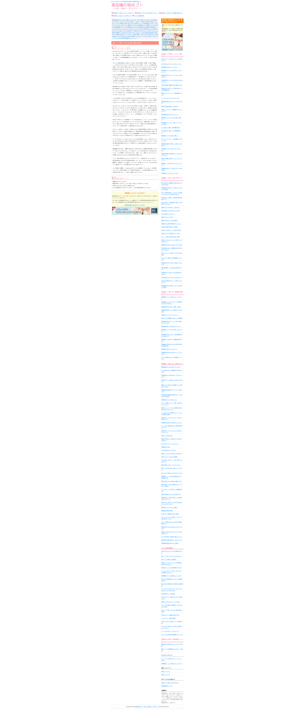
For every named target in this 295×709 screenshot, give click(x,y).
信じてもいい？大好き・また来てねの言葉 (172, 253)
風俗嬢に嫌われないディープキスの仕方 (172, 102)
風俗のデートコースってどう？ (170, 315)
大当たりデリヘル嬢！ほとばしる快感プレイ (172, 597)
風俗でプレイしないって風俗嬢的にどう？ (172, 94)
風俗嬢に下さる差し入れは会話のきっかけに (172, 273)
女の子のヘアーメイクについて (170, 443)
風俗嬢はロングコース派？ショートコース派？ (172, 123)
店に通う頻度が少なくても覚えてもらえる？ (172, 281)
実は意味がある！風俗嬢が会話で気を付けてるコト (172, 248)
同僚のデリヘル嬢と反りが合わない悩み (172, 380)
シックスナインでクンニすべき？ (171, 98)
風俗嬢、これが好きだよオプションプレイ (172, 164)
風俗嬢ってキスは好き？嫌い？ (170, 135)
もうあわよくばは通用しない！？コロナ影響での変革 (172, 413)
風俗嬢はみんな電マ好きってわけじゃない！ (172, 376)
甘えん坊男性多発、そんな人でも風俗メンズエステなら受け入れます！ (172, 193)
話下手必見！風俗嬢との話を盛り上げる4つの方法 (172, 183)
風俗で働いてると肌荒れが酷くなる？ (172, 481)
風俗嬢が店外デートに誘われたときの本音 (172, 310)
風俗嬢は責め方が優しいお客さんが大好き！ (172, 144)
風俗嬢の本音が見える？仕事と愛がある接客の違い (172, 345)
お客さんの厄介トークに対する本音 (171, 230)
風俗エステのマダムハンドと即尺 (142, 30)
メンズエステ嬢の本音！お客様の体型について (172, 426)
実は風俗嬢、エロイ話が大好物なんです (172, 268)
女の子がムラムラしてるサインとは (171, 64)
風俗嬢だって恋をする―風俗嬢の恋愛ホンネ (172, 13)
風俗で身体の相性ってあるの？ (170, 106)
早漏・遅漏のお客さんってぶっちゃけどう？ (172, 159)
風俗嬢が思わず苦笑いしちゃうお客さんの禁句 (172, 286)
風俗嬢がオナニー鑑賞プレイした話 (147, 25)
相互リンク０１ (166, 671)
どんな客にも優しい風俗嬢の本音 (171, 127)
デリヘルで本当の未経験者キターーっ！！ (126, 38)
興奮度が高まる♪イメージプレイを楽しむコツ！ (172, 76)
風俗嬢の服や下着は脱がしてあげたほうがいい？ (172, 154)
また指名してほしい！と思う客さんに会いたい (172, 460)
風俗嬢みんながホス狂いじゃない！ (171, 367)
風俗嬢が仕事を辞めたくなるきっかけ (172, 540)
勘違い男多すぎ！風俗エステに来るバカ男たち (172, 439)
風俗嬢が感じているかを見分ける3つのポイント (172, 81)
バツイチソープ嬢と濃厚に (133, 34)
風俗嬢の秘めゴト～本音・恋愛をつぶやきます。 (146, 706)
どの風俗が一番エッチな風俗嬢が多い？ (171, 131)
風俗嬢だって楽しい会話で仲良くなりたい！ (147, 13)
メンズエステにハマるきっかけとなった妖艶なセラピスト (172, 571)
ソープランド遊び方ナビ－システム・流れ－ (172, 659)
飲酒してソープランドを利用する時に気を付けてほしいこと (172, 408)
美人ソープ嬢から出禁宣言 (143, 21)
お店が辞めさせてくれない (169, 450)
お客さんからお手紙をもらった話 (171, 233)
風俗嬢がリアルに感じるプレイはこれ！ (171, 149)
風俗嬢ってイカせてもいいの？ (170, 173)
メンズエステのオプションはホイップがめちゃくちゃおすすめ (172, 589)
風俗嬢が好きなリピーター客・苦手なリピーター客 (172, 322)
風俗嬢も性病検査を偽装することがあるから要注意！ (172, 395)
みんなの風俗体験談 (139, 15)
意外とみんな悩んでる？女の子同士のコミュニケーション (172, 503)
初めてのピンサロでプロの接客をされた (172, 552)
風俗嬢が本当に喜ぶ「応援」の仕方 (171, 306)
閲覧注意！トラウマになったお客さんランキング (172, 431)
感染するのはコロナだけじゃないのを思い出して (172, 532)
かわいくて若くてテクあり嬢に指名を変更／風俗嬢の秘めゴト (126, 1)
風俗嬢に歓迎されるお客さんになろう (172, 422)
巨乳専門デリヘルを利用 (149, 29)
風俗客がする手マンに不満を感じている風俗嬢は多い (172, 89)
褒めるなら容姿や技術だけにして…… (172, 223)
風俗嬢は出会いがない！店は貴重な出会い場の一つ (172, 335)
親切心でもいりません (168, 217)
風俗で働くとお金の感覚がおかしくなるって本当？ (172, 485)
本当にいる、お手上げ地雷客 (169, 456)
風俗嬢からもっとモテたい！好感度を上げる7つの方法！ (172, 302)
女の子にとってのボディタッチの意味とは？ (172, 59)
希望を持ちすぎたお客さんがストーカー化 (172, 527)
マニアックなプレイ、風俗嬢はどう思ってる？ (172, 139)
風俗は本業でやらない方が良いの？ (171, 494)
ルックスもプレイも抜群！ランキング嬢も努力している (172, 517)
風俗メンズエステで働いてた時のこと (172, 453)
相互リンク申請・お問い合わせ (170, 682)
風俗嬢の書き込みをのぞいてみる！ (135, 205)
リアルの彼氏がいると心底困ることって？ (172, 358)
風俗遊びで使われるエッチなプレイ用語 (172, 645)
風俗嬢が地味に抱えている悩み (170, 543)
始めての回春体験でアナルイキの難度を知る (172, 579)
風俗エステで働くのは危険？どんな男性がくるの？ (172, 385)
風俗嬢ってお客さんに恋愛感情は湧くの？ (172, 340)
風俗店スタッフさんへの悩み (169, 507)
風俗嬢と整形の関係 (167, 510)
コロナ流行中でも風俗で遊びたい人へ (172, 536)
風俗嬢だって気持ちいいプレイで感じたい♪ (123, 13)
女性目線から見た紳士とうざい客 (171, 210)
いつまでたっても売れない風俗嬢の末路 (172, 490)
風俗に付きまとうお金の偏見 (169, 220)
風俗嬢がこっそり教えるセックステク (172, 663)
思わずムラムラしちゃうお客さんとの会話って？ (172, 240)
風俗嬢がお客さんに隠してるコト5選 (172, 244)
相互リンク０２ (166, 674)
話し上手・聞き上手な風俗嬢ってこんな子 (172, 258)
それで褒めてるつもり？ (168, 214)
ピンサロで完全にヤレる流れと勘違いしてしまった (129, 36)
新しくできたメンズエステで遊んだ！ (126, 21)
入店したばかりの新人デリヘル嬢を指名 (172, 622)
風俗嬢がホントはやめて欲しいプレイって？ (172, 71)
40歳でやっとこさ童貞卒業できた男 (143, 23)
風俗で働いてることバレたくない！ (171, 465)
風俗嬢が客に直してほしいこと (170, 114)
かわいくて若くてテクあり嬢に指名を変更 (142, 32)
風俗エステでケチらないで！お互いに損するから (172, 418)
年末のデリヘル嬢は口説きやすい (171, 615)
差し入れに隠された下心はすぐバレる (172, 473)
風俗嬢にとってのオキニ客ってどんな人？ (172, 330)
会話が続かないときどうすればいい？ (172, 277)
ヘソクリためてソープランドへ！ (171, 631)
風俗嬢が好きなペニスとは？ (169, 67)
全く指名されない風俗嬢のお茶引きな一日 (172, 371)
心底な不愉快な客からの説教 (169, 227)
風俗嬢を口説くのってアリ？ (169, 349)
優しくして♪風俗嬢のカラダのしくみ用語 (172, 649)
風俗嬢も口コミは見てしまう (169, 399)
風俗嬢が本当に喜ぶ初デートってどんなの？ (172, 353)
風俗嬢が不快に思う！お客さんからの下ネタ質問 (172, 188)
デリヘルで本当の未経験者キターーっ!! (172, 634)
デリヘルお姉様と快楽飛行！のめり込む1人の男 (172, 605)
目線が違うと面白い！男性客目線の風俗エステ (172, 198)
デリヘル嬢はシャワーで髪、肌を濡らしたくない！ (172, 403)
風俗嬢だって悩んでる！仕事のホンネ (122, 15)
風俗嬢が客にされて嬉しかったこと (171, 326)
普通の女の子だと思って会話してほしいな (172, 263)
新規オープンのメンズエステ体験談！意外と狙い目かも (172, 563)
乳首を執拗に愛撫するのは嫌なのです (172, 85)
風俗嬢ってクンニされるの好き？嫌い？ (171, 118)
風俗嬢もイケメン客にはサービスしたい (172, 297)
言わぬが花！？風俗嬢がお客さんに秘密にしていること (172, 203)
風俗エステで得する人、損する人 (171, 207)
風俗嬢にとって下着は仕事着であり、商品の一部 (172, 477)
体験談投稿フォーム (167, 686)
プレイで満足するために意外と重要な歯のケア (172, 522)
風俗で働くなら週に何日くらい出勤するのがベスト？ (172, 498)
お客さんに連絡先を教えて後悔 (170, 514)
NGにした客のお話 (167, 435)
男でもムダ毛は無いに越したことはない (172, 468)
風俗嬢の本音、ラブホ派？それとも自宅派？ (172, 169)
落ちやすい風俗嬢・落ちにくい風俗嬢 (172, 318)
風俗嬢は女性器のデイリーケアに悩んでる (172, 390)
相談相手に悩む (166, 447)
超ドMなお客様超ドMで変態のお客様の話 (144, 27)
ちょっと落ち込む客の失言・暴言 (171, 236)
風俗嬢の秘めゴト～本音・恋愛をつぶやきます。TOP (125, 19)
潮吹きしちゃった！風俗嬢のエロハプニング (172, 110)
